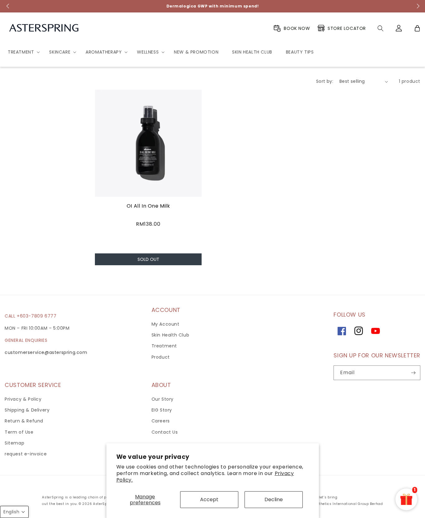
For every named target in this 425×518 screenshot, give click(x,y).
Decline (273, 499)
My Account (166, 324)
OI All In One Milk (148, 206)
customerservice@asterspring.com (46, 352)
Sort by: (324, 81)
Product (161, 357)
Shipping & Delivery (27, 410)
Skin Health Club (170, 335)
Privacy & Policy (23, 399)
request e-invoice (26, 454)
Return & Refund (24, 421)
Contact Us (165, 432)
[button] (21, 52)
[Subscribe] (413, 372)
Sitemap (14, 443)
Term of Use (19, 432)
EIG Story (162, 410)
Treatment (164, 346)
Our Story (163, 399)
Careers (161, 421)
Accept (209, 499)
